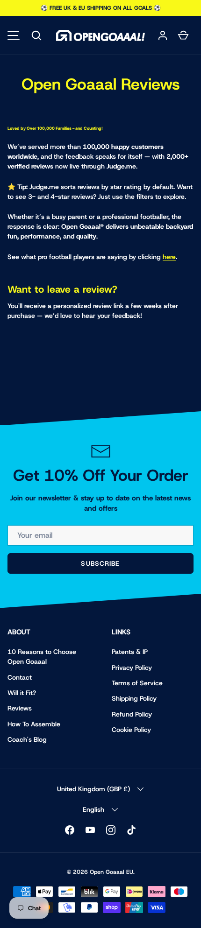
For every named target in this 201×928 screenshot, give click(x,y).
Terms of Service (137, 683)
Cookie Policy (131, 729)
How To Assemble (33, 724)
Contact (19, 677)
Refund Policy (132, 714)
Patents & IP (130, 651)
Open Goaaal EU (111, 872)
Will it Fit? (21, 693)
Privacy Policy (132, 667)
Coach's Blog (27, 739)
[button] (36, 35)
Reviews (19, 708)
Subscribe (100, 563)
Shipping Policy (134, 698)
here (169, 257)
